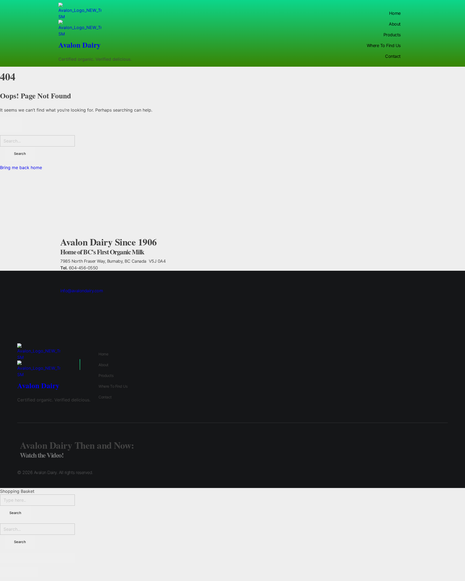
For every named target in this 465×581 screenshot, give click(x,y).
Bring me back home (21, 167)
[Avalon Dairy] (95, 11)
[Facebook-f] (444, 473)
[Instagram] (429, 473)
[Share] (28, 558)
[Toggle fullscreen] (47, 558)
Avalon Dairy (79, 45)
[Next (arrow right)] (28, 572)
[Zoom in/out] (66, 558)
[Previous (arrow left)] (9, 572)
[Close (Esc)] (9, 558)
